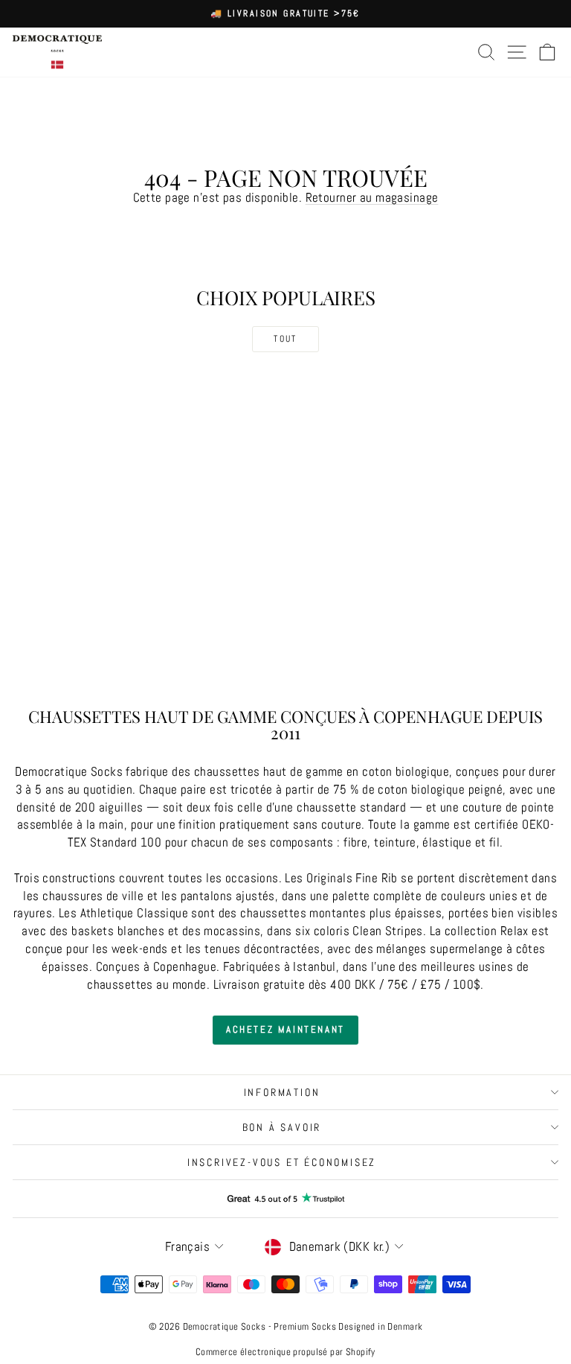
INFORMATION (282, 1092)
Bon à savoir (282, 1127)
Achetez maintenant (285, 1029)
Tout (285, 339)
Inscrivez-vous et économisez (281, 1162)
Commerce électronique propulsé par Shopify (285, 1351)
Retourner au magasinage (372, 197)
